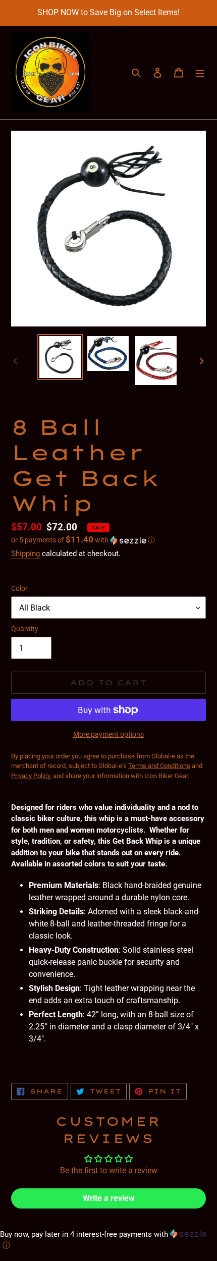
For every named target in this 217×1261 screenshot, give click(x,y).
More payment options (108, 734)
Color (19, 588)
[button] (83, 540)
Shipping (25, 553)
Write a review (109, 1198)
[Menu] (199, 73)
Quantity (24, 629)
